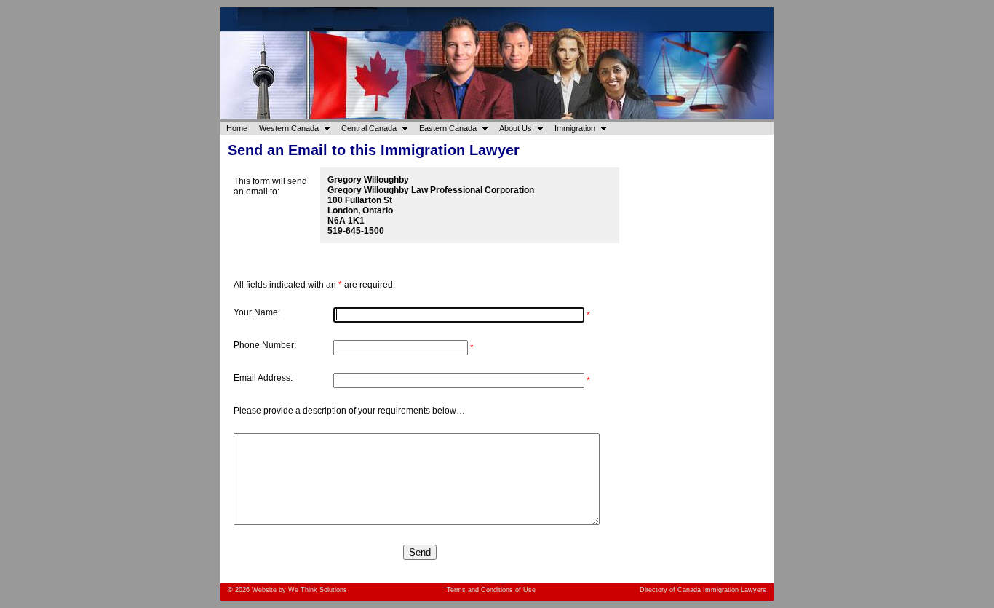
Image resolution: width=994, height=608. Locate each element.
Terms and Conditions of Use (491, 589)
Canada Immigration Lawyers (721, 589)
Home (236, 128)
